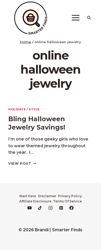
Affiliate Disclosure (35, 201)
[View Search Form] (89, 18)
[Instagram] (50, 208)
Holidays (17, 109)
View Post (22, 163)
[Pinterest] (61, 208)
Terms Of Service (67, 201)
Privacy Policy (70, 196)
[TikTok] (40, 208)
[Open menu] (75, 18)
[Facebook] (71, 208)
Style (34, 109)
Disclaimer (47, 196)
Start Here (27, 196)
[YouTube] (29, 208)
